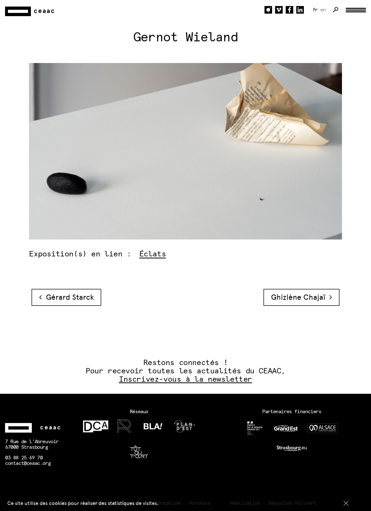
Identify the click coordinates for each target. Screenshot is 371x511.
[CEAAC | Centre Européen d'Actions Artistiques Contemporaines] (30, 11)
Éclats (152, 254)
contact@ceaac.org (27, 463)
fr (315, 9)
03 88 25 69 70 (23, 457)
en (323, 9)
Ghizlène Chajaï (300, 297)
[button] (346, 503)
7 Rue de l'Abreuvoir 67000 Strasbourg (32, 444)
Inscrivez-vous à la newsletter (185, 379)
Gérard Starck (68, 297)
